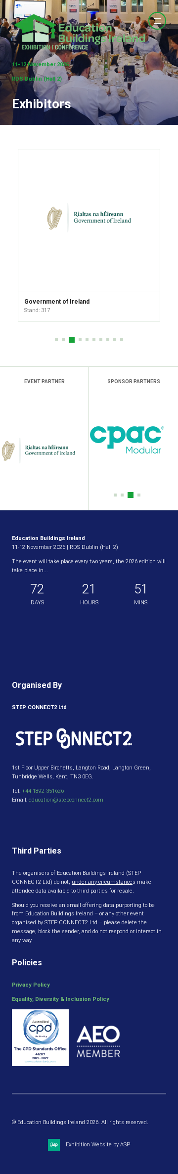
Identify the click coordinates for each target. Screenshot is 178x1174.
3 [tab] (72, 340)
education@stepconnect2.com (66, 800)
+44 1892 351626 (43, 791)
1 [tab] (56, 339)
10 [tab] (121, 339)
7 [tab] (100, 339)
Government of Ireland (56, 301)
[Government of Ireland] (89, 220)
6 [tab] (93, 339)
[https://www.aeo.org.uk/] (98, 1064)
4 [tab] (80, 339)
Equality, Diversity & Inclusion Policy (60, 999)
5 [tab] (87, 339)
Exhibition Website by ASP (98, 1144)
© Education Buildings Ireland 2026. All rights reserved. (80, 1122)
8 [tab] (107, 339)
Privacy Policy (31, 985)
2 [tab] (63, 339)
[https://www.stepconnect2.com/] (73, 753)
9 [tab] (114, 339)
